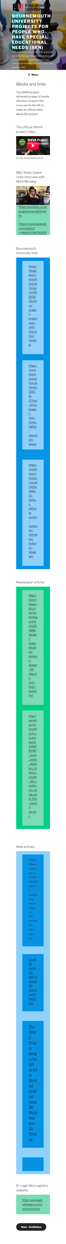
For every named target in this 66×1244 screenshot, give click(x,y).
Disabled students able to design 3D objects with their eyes (33, 981)
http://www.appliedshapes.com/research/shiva (32, 1204)
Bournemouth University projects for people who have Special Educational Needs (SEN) (31, 31)
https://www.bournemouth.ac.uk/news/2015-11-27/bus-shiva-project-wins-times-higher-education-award (33, 405)
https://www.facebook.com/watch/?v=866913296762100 (32, 228)
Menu (35, 74)
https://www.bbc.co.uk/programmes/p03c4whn (33, 211)
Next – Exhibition (31, 1226)
